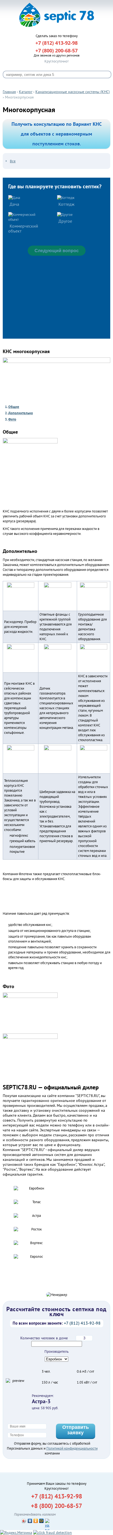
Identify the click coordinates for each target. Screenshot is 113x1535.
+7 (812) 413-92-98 (56, 1496)
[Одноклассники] (36, 1520)
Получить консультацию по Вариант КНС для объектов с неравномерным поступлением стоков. (57, 134)
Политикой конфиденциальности (72, 1448)
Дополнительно (20, 413)
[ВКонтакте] (30, 1520)
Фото (12, 419)
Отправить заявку (75, 1429)
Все (13, 161)
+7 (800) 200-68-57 (56, 50)
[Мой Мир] (41, 1520)
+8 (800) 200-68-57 (56, 1506)
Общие (13, 406)
